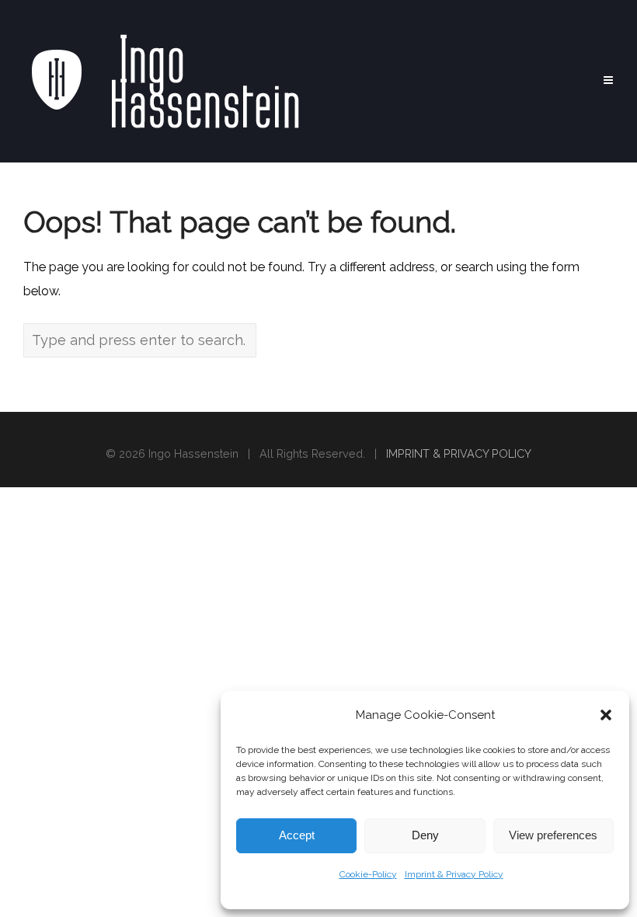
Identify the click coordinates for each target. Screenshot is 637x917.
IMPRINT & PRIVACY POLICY (458, 453)
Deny (425, 835)
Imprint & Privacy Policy (454, 874)
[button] (606, 715)
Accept (297, 835)
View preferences (553, 835)
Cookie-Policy (368, 874)
